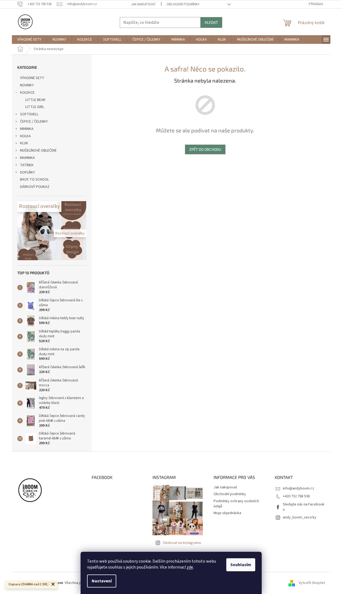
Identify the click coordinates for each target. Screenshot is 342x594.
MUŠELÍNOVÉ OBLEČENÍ (38, 150)
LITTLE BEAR (35, 100)
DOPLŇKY (27, 172)
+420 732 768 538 (296, 496)
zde (190, 567)
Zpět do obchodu (205, 149)
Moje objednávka (227, 513)
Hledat (211, 22)
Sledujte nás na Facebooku (303, 507)
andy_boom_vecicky (299, 517)
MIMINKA (27, 129)
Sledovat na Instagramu (182, 543)
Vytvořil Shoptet (312, 583)
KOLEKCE (27, 92)
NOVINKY (27, 85)
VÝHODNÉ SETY (32, 78)
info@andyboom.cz (298, 488)
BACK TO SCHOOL (34, 179)
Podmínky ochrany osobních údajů (236, 503)
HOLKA (25, 136)
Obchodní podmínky (183, 4)
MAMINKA (27, 158)
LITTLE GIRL (34, 107)
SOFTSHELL (29, 114)
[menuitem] (29, 39)
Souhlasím (240, 565)
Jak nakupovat (143, 4)
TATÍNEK (27, 165)
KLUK (24, 143)
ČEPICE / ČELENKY (34, 121)
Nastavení (102, 581)
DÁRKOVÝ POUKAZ (34, 187)
